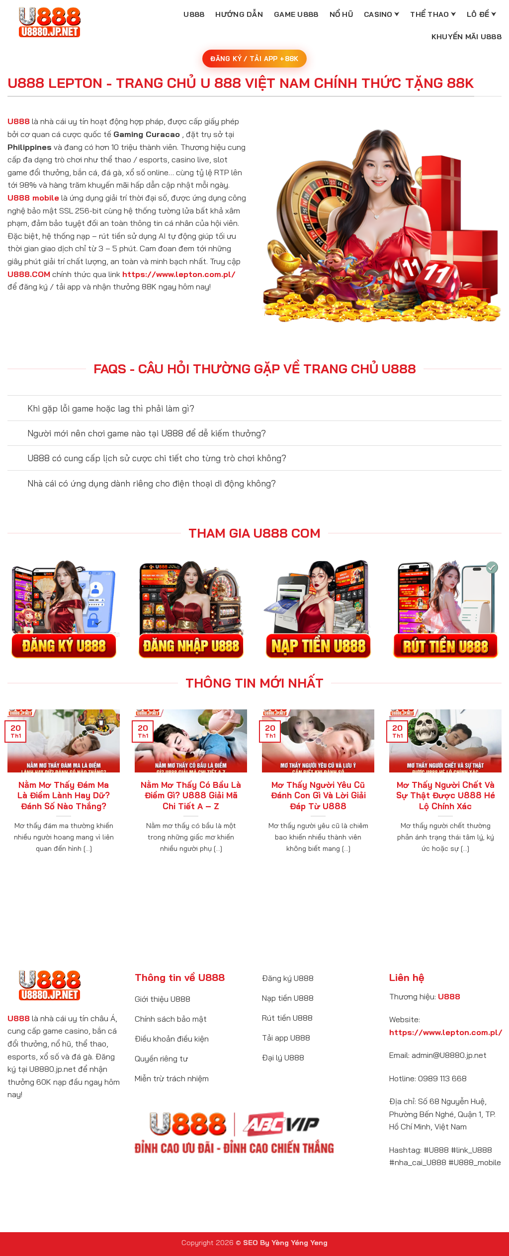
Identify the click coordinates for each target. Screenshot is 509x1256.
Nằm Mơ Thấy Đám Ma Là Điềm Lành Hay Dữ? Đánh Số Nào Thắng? (63, 795)
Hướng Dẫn (239, 14)
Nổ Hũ (341, 14)
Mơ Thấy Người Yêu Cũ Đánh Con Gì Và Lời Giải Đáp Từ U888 (318, 795)
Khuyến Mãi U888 (466, 36)
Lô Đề (478, 14)
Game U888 (296, 14)
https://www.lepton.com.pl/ (179, 274)
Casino (378, 14)
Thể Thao (429, 14)
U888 (193, 14)
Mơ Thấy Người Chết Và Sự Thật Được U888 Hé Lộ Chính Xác (445, 795)
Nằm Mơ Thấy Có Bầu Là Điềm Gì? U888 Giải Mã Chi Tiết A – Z (191, 795)
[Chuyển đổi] (17, 408)
